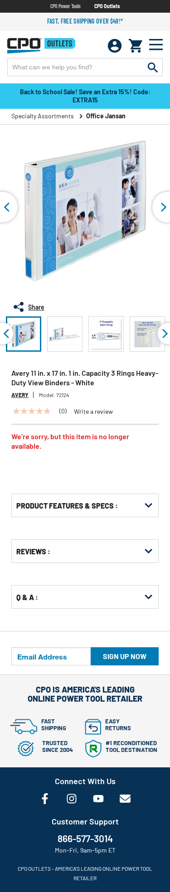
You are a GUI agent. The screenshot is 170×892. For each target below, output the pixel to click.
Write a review (93, 411)
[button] (23, 334)
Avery (20, 395)
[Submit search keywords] (152, 67)
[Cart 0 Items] (135, 46)
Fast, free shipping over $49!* (85, 21)
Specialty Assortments (42, 116)
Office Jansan (106, 116)
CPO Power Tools (65, 6)
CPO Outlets (107, 6)
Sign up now (124, 656)
